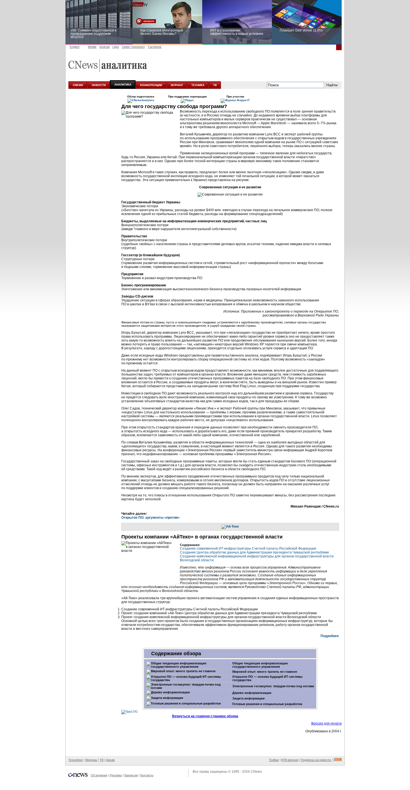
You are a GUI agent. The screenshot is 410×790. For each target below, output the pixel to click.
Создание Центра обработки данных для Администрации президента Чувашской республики (254, 552)
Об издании (99, 775)
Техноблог (75, 760)
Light (115, 46)
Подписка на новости (316, 760)
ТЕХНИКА (197, 85)
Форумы (91, 760)
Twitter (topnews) (133, 46)
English (74, 46)
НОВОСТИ (99, 85)
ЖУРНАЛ (177, 85)
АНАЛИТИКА (122, 84)
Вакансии (131, 775)
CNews (256, 772)
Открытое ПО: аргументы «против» (150, 518)
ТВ (215, 85)
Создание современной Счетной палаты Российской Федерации (248, 548)
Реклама (116, 775)
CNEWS (78, 85)
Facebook (154, 46)
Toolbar (274, 760)
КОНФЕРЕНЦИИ (151, 85)
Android (104, 46)
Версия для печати (326, 723)
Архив (110, 760)
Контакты (146, 775)
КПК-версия (289, 760)
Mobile (92, 46)
